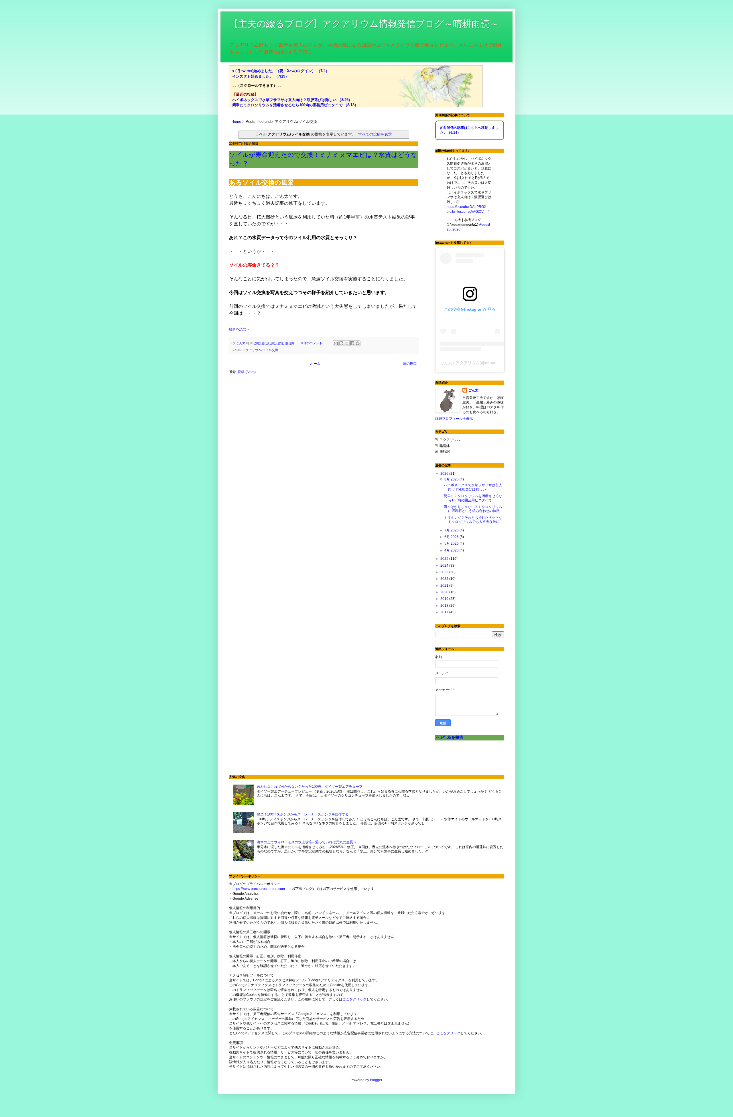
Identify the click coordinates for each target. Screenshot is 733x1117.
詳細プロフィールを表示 (454, 419)
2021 (444, 586)
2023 (444, 572)
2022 (444, 579)
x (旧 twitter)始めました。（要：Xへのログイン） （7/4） (280, 71)
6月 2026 (452, 537)
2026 (444, 474)
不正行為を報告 (449, 737)
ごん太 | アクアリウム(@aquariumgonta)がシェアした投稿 (493, 362)
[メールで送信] (336, 343)
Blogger (376, 1080)
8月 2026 (452, 479)
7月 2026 (452, 530)
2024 (444, 566)
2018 (444, 606)
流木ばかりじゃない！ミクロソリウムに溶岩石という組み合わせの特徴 (473, 509)
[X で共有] (347, 343)
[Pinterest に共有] (357, 343)
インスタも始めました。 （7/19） (260, 76)
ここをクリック (354, 999)
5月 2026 (452, 543)
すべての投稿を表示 (375, 134)
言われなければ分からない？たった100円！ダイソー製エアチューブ (309, 787)
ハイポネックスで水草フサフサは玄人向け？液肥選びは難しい (473, 487)
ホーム (315, 364)
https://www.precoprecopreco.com (258, 889)
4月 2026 (452, 550)
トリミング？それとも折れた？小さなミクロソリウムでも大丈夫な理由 (473, 520)
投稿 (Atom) (247, 372)
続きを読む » (239, 329)
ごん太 (473, 390)
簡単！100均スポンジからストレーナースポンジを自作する (303, 814)
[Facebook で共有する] (352, 343)
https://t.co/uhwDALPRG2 (466, 207)
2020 (444, 592)
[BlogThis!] (341, 343)
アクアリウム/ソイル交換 (260, 350)
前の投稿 (410, 364)
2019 (444, 599)
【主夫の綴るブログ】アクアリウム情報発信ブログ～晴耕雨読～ (364, 24)
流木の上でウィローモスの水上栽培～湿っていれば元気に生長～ (306, 842)
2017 (444, 612)
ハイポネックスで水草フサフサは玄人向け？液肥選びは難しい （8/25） (292, 100)
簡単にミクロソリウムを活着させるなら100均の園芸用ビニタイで (473, 498)
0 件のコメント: (312, 343)
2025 (444, 559)
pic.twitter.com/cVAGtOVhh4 (468, 212)
